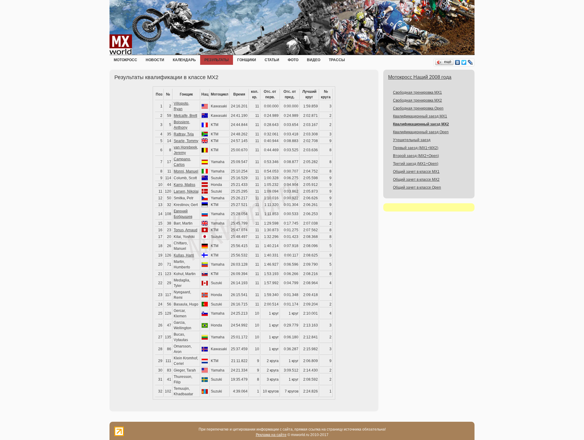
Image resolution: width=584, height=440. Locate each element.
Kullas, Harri (184, 255)
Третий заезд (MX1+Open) (415, 164)
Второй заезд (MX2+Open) (416, 156)
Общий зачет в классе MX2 (416, 179)
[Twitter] (464, 62)
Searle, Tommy (186, 141)
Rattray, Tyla (184, 134)
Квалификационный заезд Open (421, 132)
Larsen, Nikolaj (186, 191)
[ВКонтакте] (457, 62)
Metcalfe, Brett (185, 115)
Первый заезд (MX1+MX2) (415, 148)
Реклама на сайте (271, 435)
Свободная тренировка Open (418, 108)
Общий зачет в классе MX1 (416, 171)
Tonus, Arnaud (185, 230)
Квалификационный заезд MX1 (420, 116)
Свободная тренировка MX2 (417, 100)
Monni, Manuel (186, 171)
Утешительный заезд (411, 140)
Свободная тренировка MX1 (417, 92)
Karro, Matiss (184, 185)
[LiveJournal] (470, 62)
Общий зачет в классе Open (417, 187)
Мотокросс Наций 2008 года (419, 77)
